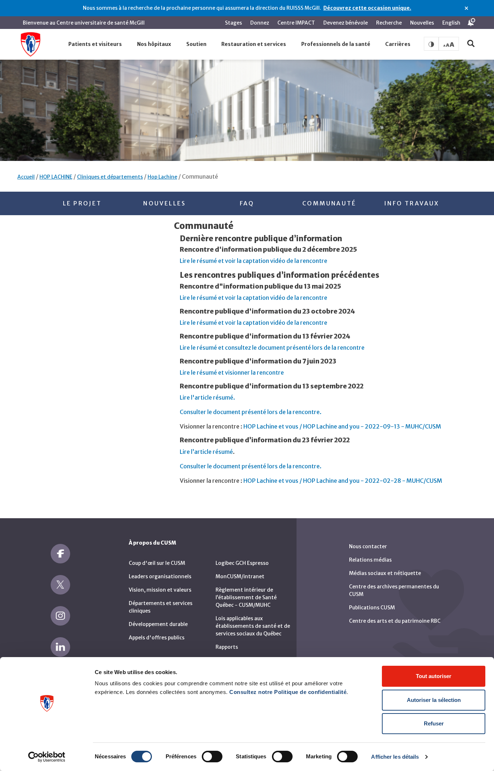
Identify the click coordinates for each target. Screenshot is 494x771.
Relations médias (370, 560)
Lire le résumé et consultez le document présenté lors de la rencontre (272, 347)
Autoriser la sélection (434, 700)
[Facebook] (60, 553)
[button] (95, 44)
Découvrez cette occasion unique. (367, 8)
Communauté (200, 176)
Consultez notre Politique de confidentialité (287, 692)
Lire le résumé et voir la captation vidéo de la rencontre (253, 260)
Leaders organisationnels (160, 576)
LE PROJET (82, 203)
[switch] (212, 756)
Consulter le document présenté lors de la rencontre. (250, 412)
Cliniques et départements (110, 177)
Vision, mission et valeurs (160, 590)
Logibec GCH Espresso (242, 563)
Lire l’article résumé (206, 451)
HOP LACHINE (55, 177)
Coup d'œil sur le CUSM (157, 563)
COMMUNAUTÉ (329, 203)
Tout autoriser (433, 676)
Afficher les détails (395, 757)
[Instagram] (60, 616)
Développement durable (158, 624)
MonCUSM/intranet (240, 576)
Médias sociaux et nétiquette (385, 573)
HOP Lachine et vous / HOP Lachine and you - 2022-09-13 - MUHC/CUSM (342, 426)
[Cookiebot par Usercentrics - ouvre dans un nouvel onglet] (46, 756)
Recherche (389, 23)
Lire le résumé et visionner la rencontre (232, 372)
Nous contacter (368, 546)
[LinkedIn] (60, 647)
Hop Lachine (162, 177)
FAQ (247, 203)
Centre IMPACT (296, 23)
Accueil (26, 177)
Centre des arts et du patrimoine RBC (394, 621)
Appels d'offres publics (156, 637)
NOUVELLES (164, 203)
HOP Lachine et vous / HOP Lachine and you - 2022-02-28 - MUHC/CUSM (342, 480)
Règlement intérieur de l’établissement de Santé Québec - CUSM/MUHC (246, 597)
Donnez (259, 23)
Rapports (227, 647)
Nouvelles (422, 23)
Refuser (434, 723)
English (451, 23)
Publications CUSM (372, 607)
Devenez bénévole (345, 23)
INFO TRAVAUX (411, 203)
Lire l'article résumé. (207, 397)
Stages (233, 23)
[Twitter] (60, 585)
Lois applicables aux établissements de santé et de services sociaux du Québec (253, 626)
